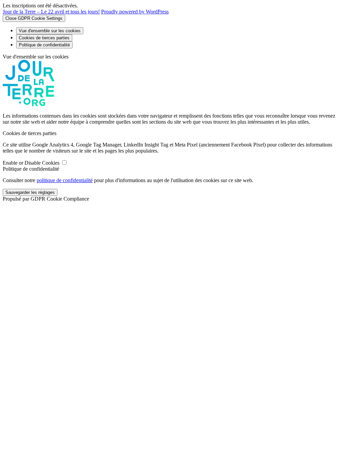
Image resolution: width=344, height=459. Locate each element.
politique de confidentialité (65, 180)
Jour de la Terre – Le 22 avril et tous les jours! (51, 11)
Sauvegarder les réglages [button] (30, 192)
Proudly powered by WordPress (135, 11)
